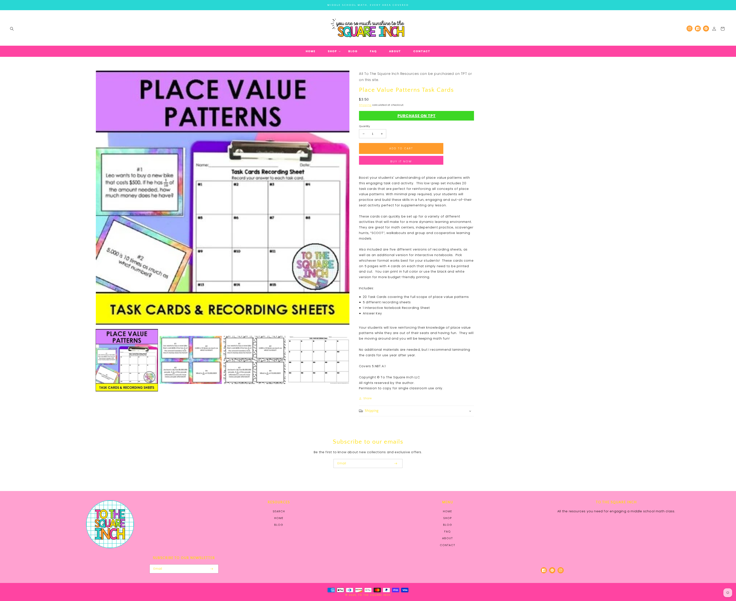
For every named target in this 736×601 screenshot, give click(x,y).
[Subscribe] (395, 463)
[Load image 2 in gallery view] (191, 360)
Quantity (364, 126)
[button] (12, 29)
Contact (447, 545)
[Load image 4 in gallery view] (318, 360)
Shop (447, 518)
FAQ (447, 531)
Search (279, 511)
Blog (278, 525)
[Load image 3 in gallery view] (255, 360)
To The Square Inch (374, 595)
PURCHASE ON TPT (417, 115)
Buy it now (401, 161)
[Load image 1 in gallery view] (127, 360)
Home (278, 518)
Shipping (365, 105)
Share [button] (367, 398)
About (447, 538)
